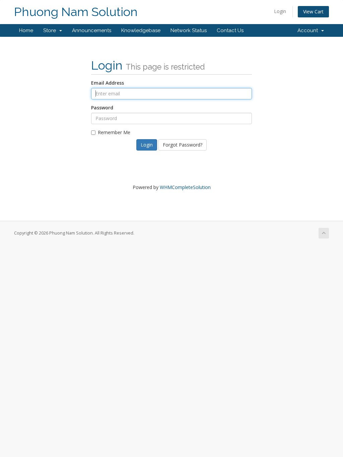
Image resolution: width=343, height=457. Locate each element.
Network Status (188, 30)
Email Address (107, 83)
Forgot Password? (182, 145)
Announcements (91, 30)
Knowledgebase (140, 30)
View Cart (313, 11)
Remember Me (114, 132)
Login (280, 11)
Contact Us (230, 30)
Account (309, 30)
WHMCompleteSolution (185, 187)
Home (26, 30)
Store (51, 30)
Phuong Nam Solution (76, 12)
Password (102, 107)
